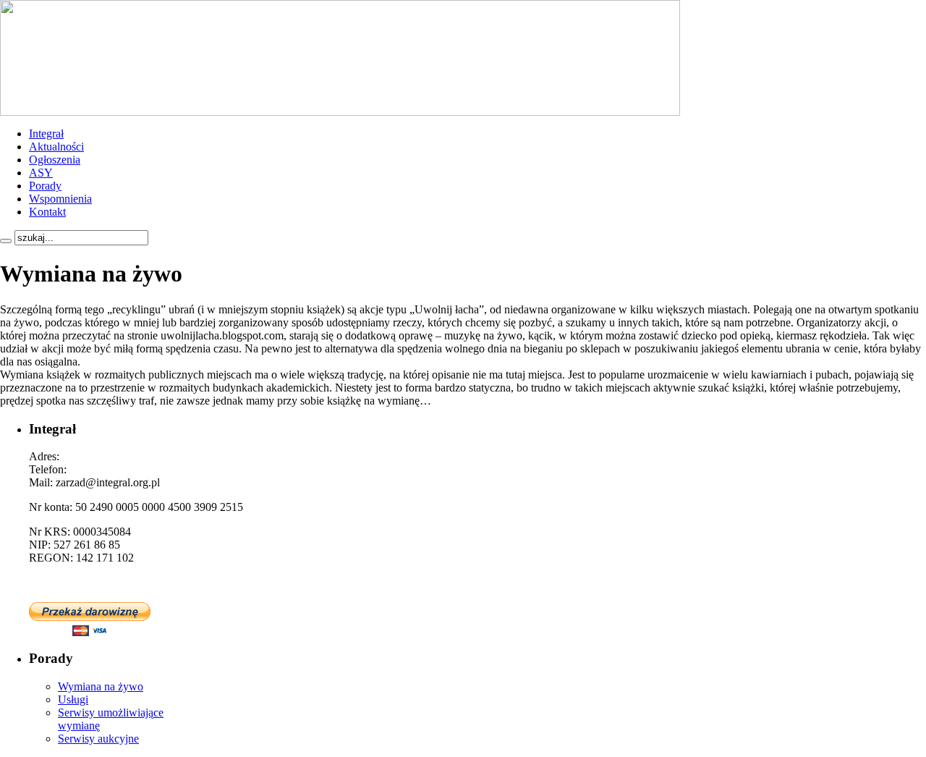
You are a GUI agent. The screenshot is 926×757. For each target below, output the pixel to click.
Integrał (46, 133)
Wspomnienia (60, 199)
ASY (41, 172)
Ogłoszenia (54, 159)
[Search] (6, 241)
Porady (45, 185)
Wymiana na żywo (100, 686)
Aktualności (56, 146)
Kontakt (47, 212)
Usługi (73, 699)
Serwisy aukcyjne (98, 738)
